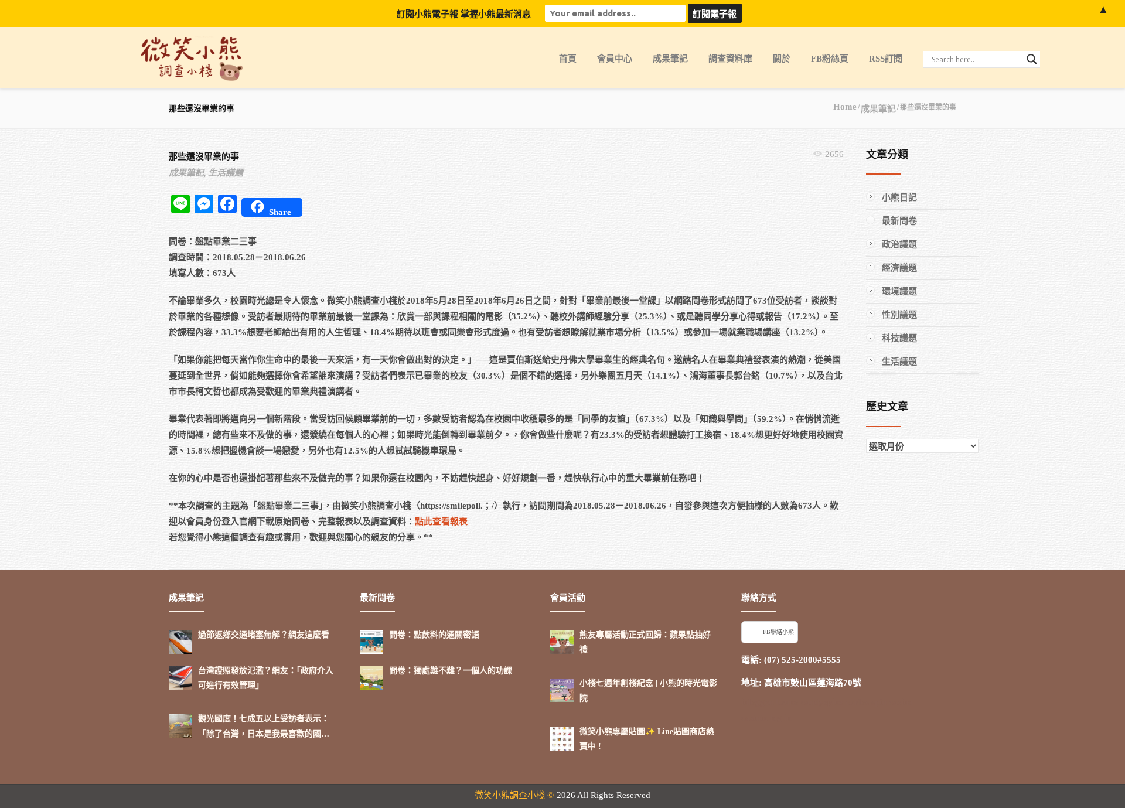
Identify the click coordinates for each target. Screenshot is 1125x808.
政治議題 (899, 244)
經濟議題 (899, 267)
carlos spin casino (879, 702)
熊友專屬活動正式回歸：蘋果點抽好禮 (645, 642)
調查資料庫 (730, 58)
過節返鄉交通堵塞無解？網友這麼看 (263, 634)
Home (845, 106)
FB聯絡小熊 (778, 632)
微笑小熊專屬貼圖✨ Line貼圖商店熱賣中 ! (646, 739)
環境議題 (899, 291)
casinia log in (766, 717)
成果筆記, (187, 173)
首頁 (568, 58)
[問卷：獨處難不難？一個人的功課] (371, 678)
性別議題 (899, 314)
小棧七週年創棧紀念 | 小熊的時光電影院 (648, 690)
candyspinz (822, 702)
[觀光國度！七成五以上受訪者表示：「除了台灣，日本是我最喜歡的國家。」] (180, 726)
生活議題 (225, 173)
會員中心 (614, 58)
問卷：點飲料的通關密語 (434, 634)
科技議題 (899, 338)
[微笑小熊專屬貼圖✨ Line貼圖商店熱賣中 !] (562, 739)
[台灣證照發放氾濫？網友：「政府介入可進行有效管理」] (180, 678)
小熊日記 (899, 197)
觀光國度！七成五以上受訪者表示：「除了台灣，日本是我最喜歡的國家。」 (263, 727)
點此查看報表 (441, 521)
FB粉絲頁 (829, 58)
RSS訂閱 (885, 58)
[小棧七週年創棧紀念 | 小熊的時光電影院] (562, 690)
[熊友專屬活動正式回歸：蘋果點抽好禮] (562, 642)
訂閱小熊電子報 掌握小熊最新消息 (464, 14)
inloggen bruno (770, 702)
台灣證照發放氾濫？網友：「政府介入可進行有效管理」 (265, 678)
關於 (781, 58)
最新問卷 (899, 221)
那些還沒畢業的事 (204, 156)
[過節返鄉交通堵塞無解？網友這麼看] (180, 642)
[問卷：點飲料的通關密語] (371, 642)
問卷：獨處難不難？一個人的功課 (450, 670)
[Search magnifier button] (1032, 59)
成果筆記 (670, 58)
